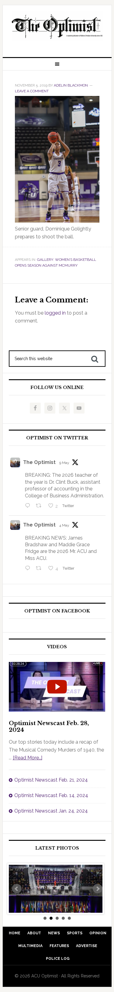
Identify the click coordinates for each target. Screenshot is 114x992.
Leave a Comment (32, 91)
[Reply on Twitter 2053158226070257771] (29, 506)
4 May (64, 525)
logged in (55, 313)
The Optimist (39, 462)
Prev (17, 889)
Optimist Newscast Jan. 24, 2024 (51, 811)
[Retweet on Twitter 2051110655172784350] (40, 568)
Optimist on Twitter (57, 438)
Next (97, 889)
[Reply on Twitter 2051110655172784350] (29, 568)
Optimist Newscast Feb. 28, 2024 (49, 726)
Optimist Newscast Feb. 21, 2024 (51, 780)
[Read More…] (27, 758)
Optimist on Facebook (57, 611)
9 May (64, 463)
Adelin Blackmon (71, 85)
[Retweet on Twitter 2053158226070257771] (40, 506)
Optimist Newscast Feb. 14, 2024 (51, 795)
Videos (57, 646)
